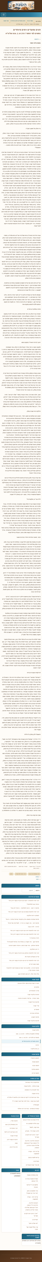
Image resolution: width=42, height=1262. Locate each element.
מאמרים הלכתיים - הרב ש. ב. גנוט (29, 1037)
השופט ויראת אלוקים (33, 915)
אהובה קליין (14, 1121)
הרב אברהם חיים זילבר (11, 1132)
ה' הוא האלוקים (34, 949)
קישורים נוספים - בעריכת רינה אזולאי (28, 1108)
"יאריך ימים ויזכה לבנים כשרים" (31, 1215)
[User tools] (40, 37)
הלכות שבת (35, 1030)
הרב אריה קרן (14, 1147)
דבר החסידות (14, 1128)
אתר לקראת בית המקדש (32, 1090)
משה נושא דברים (34, 964)
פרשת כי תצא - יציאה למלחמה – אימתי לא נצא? (25, 908)
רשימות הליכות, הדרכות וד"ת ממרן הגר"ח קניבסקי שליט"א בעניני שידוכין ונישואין (31, 1206)
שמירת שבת (14, 1135)
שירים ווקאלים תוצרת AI (32, 956)
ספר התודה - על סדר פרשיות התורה (28, 998)
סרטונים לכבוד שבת (33, 1020)
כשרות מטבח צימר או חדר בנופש (31, 1180)
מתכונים (36, 987)
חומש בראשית (35, 1058)
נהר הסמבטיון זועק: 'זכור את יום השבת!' (32, 1192)
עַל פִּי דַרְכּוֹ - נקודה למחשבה (32, 1198)
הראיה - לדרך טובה (33, 926)
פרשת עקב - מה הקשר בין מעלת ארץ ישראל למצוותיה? (23, 942)
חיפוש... (37, 890)
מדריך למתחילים (34, 991)
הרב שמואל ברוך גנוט (34, 874)
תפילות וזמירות (34, 1013)
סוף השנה (21, 866)
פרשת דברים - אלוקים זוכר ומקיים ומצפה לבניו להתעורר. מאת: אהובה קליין (22, 969)
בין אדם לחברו (35, 1049)
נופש (11, 874)
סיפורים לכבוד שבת (33, 994)
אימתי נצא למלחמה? (33, 904)
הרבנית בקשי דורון (12, 1139)
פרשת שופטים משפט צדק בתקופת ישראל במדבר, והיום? (22, 919)
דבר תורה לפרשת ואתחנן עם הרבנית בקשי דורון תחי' (23, 953)
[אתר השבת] (21, 5)
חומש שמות (35, 1062)
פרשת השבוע (35, 1017)
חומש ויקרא (35, 1065)
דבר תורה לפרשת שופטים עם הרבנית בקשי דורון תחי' (23, 912)
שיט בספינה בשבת (32, 1175)
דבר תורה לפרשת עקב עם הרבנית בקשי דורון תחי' (24, 934)
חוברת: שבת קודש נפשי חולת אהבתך (28, 983)
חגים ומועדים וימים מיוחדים (30, 1041)
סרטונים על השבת (34, 1002)
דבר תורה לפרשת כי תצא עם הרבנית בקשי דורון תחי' (23, 900)
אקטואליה (36, 1105)
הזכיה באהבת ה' (34, 938)
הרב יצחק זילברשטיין (21, 874)
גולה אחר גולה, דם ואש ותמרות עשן (28, 974)
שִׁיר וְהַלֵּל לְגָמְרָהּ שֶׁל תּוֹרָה (32, 1228)
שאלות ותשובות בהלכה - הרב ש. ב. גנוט (27, 1034)
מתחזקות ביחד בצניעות (32, 1082)
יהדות (37, 1045)
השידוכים (35, 1219)
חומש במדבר (35, 1069)
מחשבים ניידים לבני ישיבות (32, 1186)
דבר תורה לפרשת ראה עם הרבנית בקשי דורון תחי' (24, 930)
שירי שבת (36, 1006)
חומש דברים (35, 1073)
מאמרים (36, 1009)
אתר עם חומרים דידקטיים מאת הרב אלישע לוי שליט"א (23, 1097)
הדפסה (36, 39)
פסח (16, 1143)
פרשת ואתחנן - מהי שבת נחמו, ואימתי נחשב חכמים (24, 945)
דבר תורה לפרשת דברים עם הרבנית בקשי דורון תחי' (24, 960)
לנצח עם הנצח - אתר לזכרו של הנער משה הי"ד (25, 1101)
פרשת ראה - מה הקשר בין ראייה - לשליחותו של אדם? (23, 923)
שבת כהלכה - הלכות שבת (31, 1086)
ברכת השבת (35, 1093)
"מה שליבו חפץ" (33, 1223)
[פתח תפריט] (3, 14)
